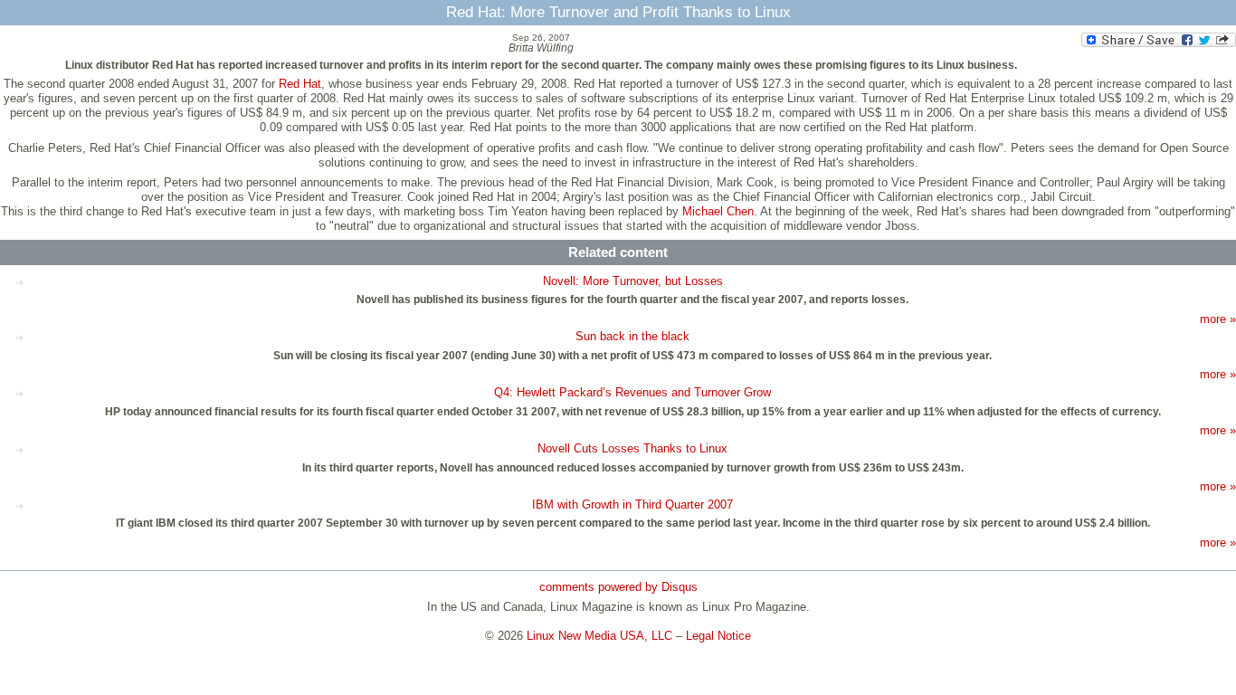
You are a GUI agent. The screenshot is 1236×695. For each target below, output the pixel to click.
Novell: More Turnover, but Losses (633, 281)
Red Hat (300, 83)
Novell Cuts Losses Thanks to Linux (632, 448)
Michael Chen (718, 211)
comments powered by (618, 587)
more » (1218, 319)
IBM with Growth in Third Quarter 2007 (632, 504)
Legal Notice (718, 636)
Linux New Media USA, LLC (599, 636)
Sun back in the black (632, 336)
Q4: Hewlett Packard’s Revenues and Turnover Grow (632, 392)
